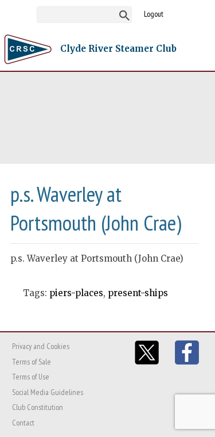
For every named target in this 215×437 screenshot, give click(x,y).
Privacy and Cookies (40, 346)
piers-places (76, 293)
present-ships (138, 293)
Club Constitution (37, 407)
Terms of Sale (31, 361)
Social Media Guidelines (47, 392)
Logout (153, 14)
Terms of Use (30, 376)
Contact (23, 422)
